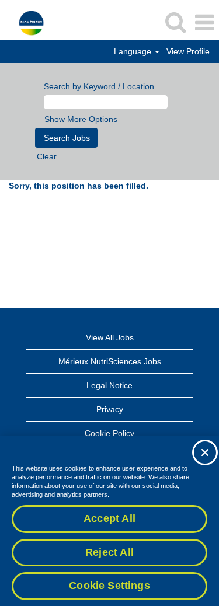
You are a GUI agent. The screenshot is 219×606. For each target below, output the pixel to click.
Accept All (109, 518)
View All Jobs (110, 337)
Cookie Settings (109, 585)
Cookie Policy (109, 433)
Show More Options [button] (80, 119)
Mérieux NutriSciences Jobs (109, 361)
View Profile (188, 51)
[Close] (205, 452)
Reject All (109, 552)
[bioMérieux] (27, 22)
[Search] (175, 22)
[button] (204, 22)
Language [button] (134, 51)
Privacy (109, 409)
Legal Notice (109, 385)
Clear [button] (47, 156)
